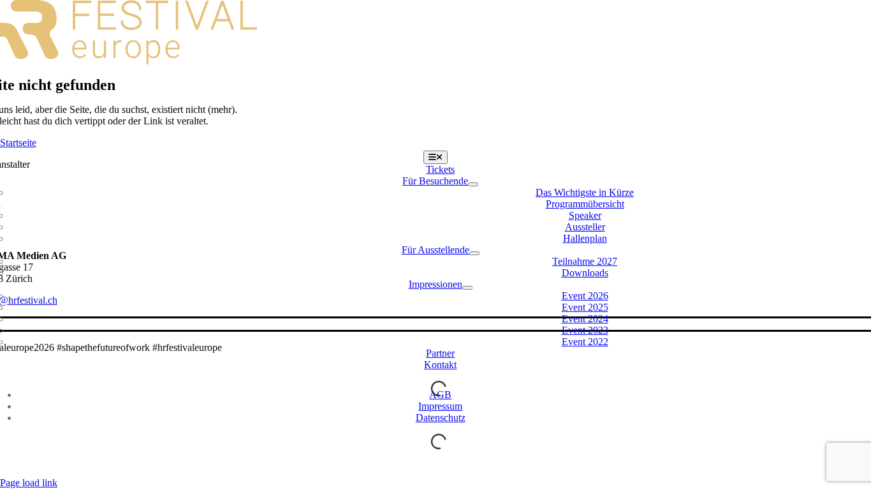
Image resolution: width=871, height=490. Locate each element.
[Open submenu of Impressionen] (467, 288)
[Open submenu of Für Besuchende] (473, 184)
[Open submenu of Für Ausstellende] (474, 253)
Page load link (28, 482)
